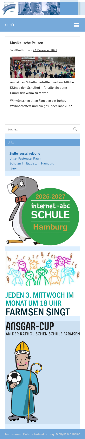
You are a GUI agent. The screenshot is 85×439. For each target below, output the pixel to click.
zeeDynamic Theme (68, 434)
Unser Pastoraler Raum (25, 158)
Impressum (13, 434)
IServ (13, 168)
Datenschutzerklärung (38, 434)
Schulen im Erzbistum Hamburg (31, 163)
